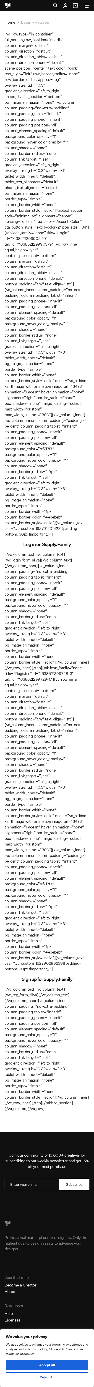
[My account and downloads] (65, 5)
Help (9, 1313)
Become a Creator (21, 1285)
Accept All (47, 1365)
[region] (47, 1358)
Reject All (47, 1377)
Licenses (13, 1320)
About (10, 1291)
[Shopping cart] (76, 5)
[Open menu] (87, 6)
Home (10, 22)
